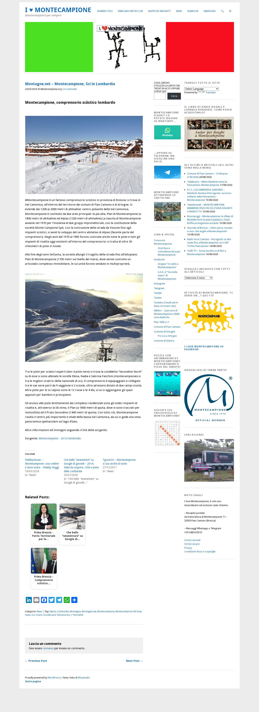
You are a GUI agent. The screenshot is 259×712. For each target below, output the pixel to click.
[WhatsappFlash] (167, 138)
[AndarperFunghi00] (209, 150)
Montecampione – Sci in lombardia (60, 438)
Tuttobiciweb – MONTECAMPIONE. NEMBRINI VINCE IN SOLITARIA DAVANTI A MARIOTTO (209, 208)
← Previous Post (36, 660)
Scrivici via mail (192, 540)
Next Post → (134, 660)
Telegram (159, 288)
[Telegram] (167, 177)
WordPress (54, 677)
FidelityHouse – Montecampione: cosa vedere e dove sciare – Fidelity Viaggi (42, 463)
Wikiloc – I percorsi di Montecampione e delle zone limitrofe (167, 314)
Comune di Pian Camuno (167, 326)
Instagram (159, 283)
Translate (211, 92)
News (179, 11)
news (27, 615)
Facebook (159, 259)
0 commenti (70, 89)
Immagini (210, 11)
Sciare (39, 615)
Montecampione (105, 611)
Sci (33, 615)
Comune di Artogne (164, 331)
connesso (48, 648)
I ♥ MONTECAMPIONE (58, 10)
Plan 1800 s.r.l (161, 322)
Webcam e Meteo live (130, 11)
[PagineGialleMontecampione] (209, 332)
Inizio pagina (33, 681)
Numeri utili (105, 11)
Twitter (158, 297)
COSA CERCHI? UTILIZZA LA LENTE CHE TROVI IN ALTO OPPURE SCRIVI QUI (167, 87)
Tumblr (158, 293)
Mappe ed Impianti (159, 11)
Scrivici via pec (192, 543)
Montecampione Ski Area (128, 611)
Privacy (188, 547)
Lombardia (63, 611)
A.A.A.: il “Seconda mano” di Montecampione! (167, 275)
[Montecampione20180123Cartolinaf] (167, 220)
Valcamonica (63, 615)
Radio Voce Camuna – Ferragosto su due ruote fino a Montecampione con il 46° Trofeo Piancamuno (209, 242)
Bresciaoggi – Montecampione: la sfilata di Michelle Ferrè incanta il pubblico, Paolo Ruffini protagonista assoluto (210, 220)
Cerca (174, 96)
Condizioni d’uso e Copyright (199, 551)
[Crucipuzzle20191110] (167, 445)
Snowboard (49, 615)
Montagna (75, 611)
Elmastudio (84, 677)
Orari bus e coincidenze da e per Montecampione (169, 251)
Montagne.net (89, 611)
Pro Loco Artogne (167, 335)
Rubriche (193, 11)
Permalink (78, 615)
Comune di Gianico (164, 340)
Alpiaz (53, 611)
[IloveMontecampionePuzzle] (167, 395)
